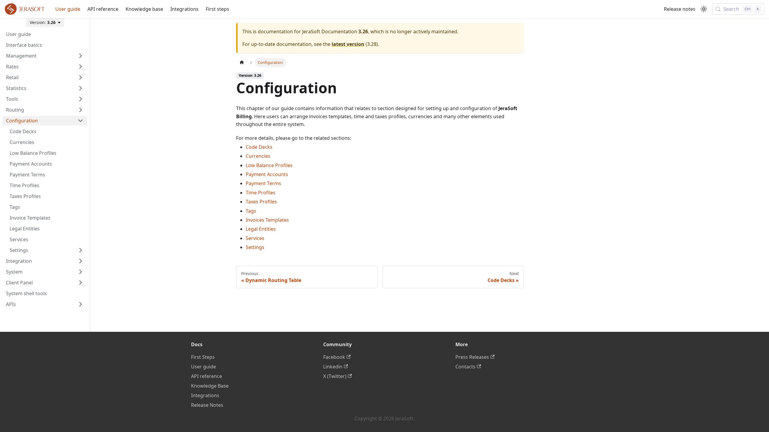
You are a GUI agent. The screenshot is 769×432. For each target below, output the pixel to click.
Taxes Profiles (261, 201)
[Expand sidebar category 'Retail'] (80, 77)
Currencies (258, 156)
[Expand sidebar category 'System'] (80, 272)
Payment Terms (263, 183)
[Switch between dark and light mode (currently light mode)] (704, 9)
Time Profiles (260, 192)
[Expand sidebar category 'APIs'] (80, 304)
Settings (255, 247)
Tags (251, 211)
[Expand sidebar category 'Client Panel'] (80, 282)
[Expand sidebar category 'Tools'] (80, 99)
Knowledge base (144, 9)
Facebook (334, 357)
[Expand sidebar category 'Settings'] (80, 250)
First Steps (203, 357)
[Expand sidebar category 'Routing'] (80, 110)
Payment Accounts (267, 174)
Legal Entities (261, 229)
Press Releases (472, 357)
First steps (217, 9)
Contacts (465, 366)
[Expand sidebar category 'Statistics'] (80, 88)
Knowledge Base (210, 385)
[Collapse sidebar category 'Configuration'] (80, 120)
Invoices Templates (267, 220)
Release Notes (207, 405)
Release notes (679, 9)
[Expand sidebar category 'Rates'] (80, 66)
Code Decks (259, 147)
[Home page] (242, 62)
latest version (348, 44)
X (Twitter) (334, 376)
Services (255, 238)
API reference (102, 9)
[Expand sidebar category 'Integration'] (80, 261)
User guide (67, 9)
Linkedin (332, 366)
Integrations (184, 9)
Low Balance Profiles (269, 165)
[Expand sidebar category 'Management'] (80, 56)
